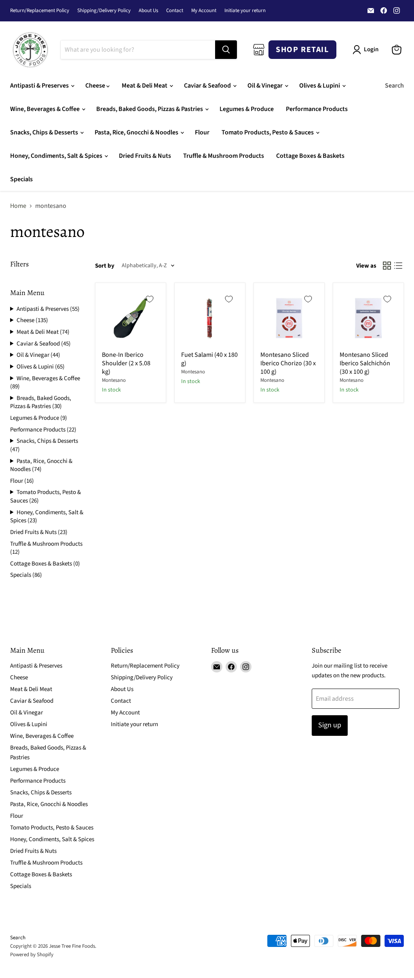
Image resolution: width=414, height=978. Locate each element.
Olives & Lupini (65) (41, 367)
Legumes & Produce (247, 109)
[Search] (226, 49)
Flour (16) (22, 481)
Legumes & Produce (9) (38, 418)
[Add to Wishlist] (149, 299)
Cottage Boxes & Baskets (310, 155)
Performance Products (317, 109)
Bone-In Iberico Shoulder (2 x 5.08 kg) (126, 363)
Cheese (95, 85)
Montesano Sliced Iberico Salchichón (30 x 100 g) (365, 363)
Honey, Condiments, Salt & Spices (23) (46, 517)
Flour (202, 132)
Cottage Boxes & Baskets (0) (45, 563)
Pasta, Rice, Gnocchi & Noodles (137, 132)
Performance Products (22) (43, 429)
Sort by (104, 265)
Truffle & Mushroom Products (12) (46, 548)
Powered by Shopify (31, 954)
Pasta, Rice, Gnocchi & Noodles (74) (41, 465)
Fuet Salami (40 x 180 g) (209, 359)
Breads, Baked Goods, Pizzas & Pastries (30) (40, 402)
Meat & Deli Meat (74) (43, 332)
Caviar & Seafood (208, 85)
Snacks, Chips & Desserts (44, 132)
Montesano (114, 380)
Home (18, 205)
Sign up (329, 725)
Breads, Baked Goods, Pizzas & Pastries (150, 109)
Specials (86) (26, 575)
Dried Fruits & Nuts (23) (39, 532)
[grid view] (387, 265)
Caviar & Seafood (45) (44, 344)
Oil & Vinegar (265, 85)
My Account (203, 11)
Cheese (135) (32, 320)
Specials (21, 179)
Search (394, 85)
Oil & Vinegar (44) (38, 355)
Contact (174, 11)
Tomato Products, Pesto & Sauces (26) (45, 496)
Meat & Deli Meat (145, 85)
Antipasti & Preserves (40, 85)
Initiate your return (245, 11)
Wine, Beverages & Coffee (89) (45, 383)
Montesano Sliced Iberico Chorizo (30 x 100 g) (288, 363)
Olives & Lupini (320, 85)
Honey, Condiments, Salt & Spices (57, 155)
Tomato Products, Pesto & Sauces (268, 132)
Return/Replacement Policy (39, 11)
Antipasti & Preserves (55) (48, 309)
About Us (148, 11)
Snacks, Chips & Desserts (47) (44, 445)
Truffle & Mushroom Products (223, 155)
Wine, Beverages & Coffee (45, 109)
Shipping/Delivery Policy (104, 11)
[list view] (398, 265)
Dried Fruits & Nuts (145, 155)
